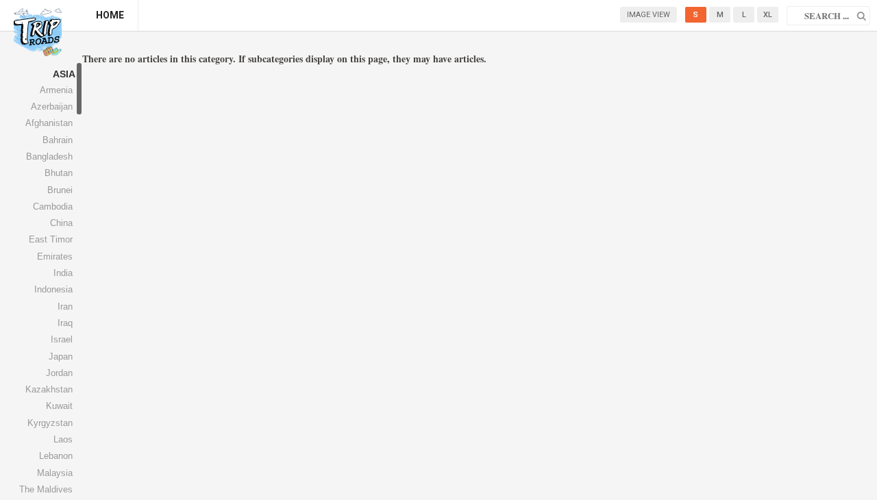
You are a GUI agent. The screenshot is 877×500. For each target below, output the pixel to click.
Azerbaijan (52, 106)
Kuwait (59, 406)
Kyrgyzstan (50, 423)
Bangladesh (49, 156)
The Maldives (46, 489)
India (63, 273)
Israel (62, 339)
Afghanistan (49, 123)
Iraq (65, 323)
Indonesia (53, 289)
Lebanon (56, 456)
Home (110, 15)
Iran (65, 306)
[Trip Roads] (38, 32)
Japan (61, 356)
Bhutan (59, 173)
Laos (63, 439)
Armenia (56, 90)
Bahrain (57, 140)
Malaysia (55, 473)
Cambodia (53, 206)
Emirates (55, 256)
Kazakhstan (49, 389)
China (61, 223)
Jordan (59, 373)
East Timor (51, 239)
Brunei (60, 190)
